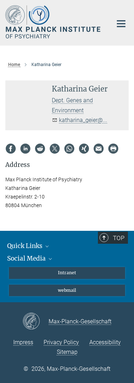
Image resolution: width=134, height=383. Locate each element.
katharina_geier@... (83, 120)
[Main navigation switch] (121, 24)
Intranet (67, 272)
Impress (23, 342)
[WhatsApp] (69, 148)
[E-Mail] (98, 148)
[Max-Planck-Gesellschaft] (36, 321)
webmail (67, 290)
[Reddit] (40, 148)
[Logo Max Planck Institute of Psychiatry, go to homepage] (53, 21)
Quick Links (25, 245)
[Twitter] (54, 148)
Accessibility (105, 342)
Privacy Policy (61, 342)
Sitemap (67, 352)
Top (118, 238)
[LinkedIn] (25, 148)
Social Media (27, 258)
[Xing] (84, 148)
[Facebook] (10, 148)
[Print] (113, 148)
